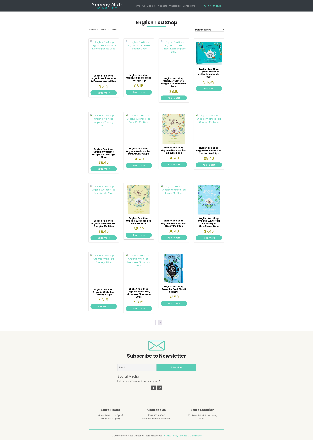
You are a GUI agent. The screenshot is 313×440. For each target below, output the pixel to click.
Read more (104, 92)
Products (162, 5)
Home (137, 5)
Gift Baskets (149, 5)
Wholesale (175, 5)
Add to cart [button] (174, 97)
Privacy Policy (170, 435)
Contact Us (189, 5)
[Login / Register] (209, 5)
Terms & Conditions (191, 435)
